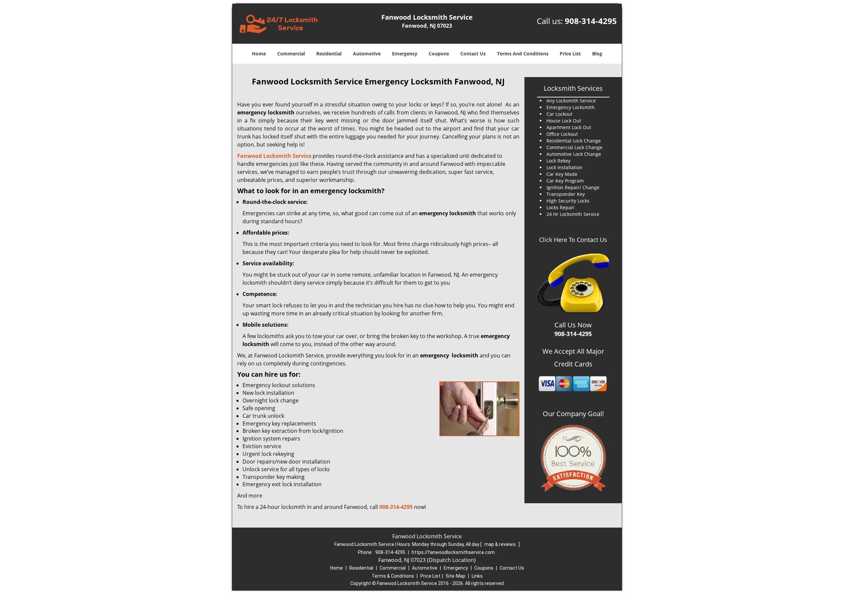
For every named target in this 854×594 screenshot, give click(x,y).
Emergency (404, 53)
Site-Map (455, 576)
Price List (570, 53)
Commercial (291, 53)
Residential (329, 53)
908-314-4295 (591, 20)
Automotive (367, 53)
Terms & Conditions (393, 576)
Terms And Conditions (522, 53)
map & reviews (500, 544)
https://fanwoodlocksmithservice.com (453, 552)
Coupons (439, 53)
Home (259, 53)
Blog (597, 53)
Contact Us (473, 53)
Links (477, 576)
